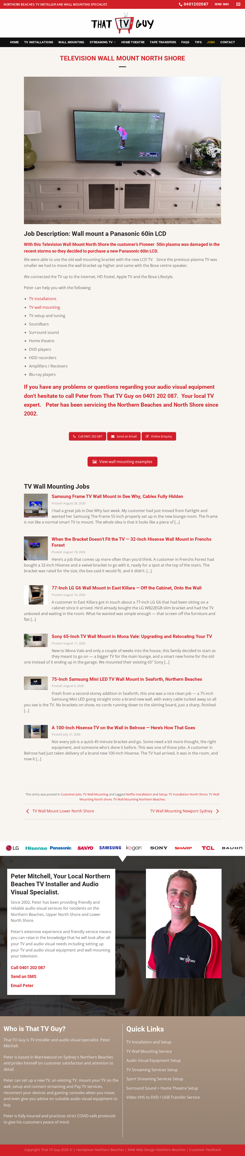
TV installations (42, 298)
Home (14, 42)
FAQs (185, 42)
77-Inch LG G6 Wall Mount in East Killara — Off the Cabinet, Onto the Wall (126, 588)
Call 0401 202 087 (28, 967)
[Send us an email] (238, 4)
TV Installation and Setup (148, 1042)
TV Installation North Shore (188, 794)
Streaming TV (101, 42)
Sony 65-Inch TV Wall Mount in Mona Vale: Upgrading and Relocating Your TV (132, 636)
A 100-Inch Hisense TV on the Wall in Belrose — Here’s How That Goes (123, 727)
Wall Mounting (71, 42)
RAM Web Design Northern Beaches (156, 1149)
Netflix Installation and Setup (146, 794)
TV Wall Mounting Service (149, 1051)
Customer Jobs (71, 794)
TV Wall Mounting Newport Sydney (181, 811)
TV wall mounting (44, 307)
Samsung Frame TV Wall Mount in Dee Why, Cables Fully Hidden (117, 496)
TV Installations (38, 42)
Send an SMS (23, 976)
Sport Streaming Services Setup (154, 1078)
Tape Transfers (163, 42)
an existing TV (64, 1080)
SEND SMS (222, 4)
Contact (227, 42)
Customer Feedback (205, 1149)
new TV (43, 1080)
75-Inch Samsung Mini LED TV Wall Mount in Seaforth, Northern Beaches (127, 679)
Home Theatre (133, 42)
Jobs (211, 42)
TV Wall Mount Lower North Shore (63, 811)
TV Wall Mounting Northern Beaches (139, 799)
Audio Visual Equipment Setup (153, 1060)
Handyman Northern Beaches (100, 1149)
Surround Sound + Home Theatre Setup (162, 1088)
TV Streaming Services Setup (152, 1069)
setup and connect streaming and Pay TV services (57, 1086)
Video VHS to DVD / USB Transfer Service (163, 1097)
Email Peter (22, 985)
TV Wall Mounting (95, 794)
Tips (198, 42)
